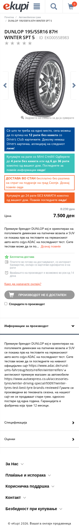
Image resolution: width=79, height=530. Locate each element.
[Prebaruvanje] (54, 6)
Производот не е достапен (42, 295)
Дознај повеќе (51, 246)
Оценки (9, 439)
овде (20, 187)
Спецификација (15, 422)
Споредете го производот (26, 304)
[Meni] (37, 6)
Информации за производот (26, 326)
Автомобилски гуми (30, 17)
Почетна (9, 17)
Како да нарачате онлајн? (22, 284)
